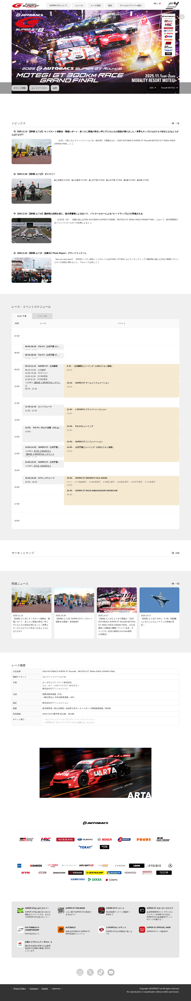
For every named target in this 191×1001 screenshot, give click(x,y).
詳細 (177, 553)
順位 (110, 5)
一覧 (177, 123)
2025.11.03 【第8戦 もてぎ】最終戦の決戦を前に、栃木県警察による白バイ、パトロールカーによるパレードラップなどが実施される (80, 213)
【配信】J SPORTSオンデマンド (39, 454)
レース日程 (96, 5)
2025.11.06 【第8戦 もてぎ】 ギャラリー (36, 174)
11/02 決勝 (42, 316)
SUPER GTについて (58, 5)
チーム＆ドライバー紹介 (131, 5)
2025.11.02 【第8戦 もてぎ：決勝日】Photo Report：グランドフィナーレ (52, 253)
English (45, 988)
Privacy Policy (20, 988)
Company (34, 988)
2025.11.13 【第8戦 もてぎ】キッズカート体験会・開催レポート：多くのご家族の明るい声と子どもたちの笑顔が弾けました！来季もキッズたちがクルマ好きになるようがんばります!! (95, 133)
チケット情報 (20, 88)
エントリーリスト (39, 88)
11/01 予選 (21, 316)
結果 (55, 88)
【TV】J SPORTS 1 (42, 451)
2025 (151, 88)
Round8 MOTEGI (168, 88)
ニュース (79, 5)
